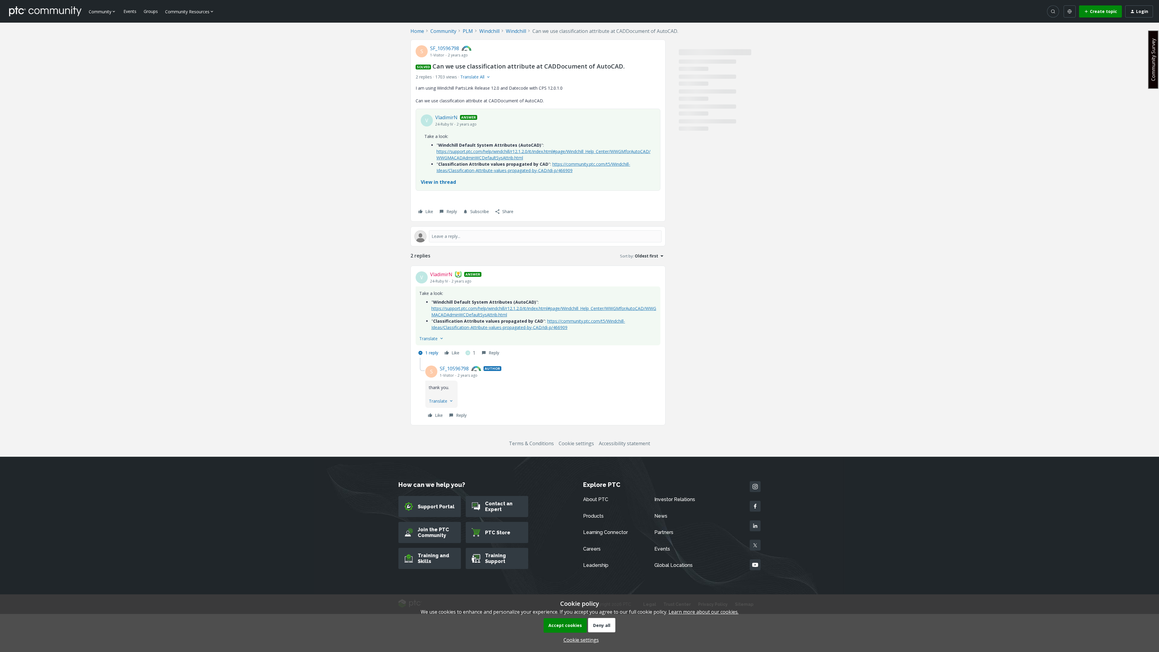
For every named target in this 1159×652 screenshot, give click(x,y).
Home (417, 31)
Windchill (489, 31)
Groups (151, 11)
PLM (468, 31)
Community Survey (1153, 59)
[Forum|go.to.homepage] (45, 11)
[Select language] (1070, 11)
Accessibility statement (624, 443)
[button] (1100, 11)
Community (443, 31)
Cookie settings (576, 443)
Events (129, 11)
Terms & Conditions (531, 443)
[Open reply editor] (538, 236)
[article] (538, 314)
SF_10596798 (444, 48)
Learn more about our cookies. (704, 612)
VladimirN (446, 117)
